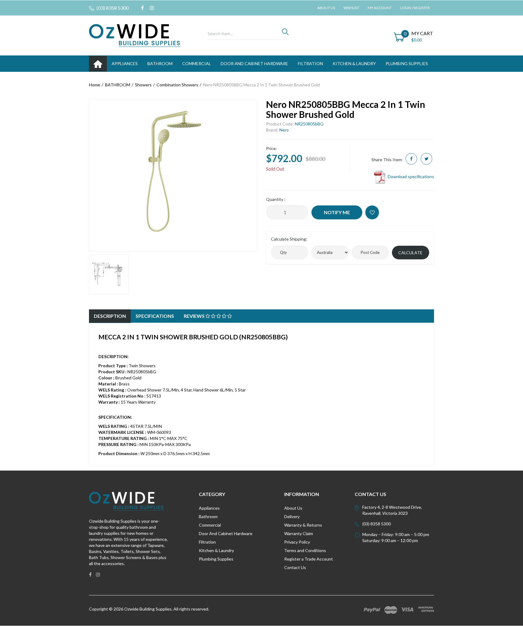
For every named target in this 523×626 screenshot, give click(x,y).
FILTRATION (310, 63)
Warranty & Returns (303, 525)
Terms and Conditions (305, 550)
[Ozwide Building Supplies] (135, 35)
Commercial (196, 63)
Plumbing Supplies (216, 558)
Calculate (410, 252)
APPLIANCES (125, 63)
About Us (326, 7)
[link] (142, 7)
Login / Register (415, 7)
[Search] (285, 33)
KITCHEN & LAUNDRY (354, 63)
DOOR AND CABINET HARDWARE (254, 63)
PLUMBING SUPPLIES (407, 63)
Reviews (195, 316)
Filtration (207, 541)
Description (110, 316)
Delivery (292, 516)
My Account (380, 7)
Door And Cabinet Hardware (225, 533)
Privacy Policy (297, 541)
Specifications (155, 316)
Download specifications (410, 176)
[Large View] (109, 274)
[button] (372, 212)
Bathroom (208, 516)
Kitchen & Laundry (216, 550)
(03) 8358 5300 (112, 8)
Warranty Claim (298, 533)
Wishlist (351, 7)
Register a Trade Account (308, 558)
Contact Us (295, 567)
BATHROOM (160, 63)
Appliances (209, 508)
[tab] (110, 316)
